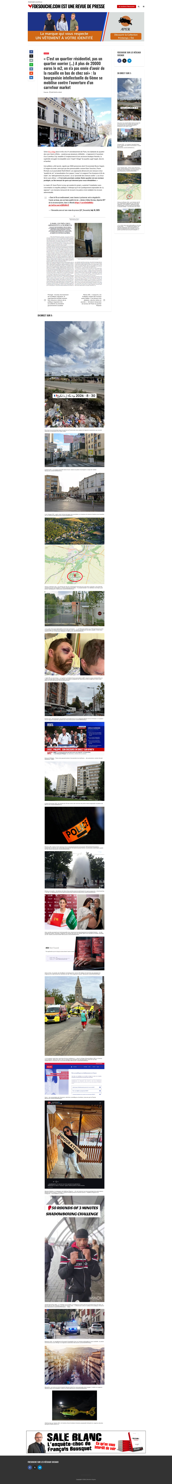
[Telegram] (129, 61)
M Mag (51, 152)
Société (46, 53)
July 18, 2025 (95, 210)
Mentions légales (91, 1479)
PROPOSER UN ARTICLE (35, 2)
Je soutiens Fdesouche (127, 6)
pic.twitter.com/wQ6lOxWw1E (59, 205)
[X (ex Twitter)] (124, 61)
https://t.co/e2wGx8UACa (84, 202)
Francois (46, 92)
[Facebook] (119, 61)
